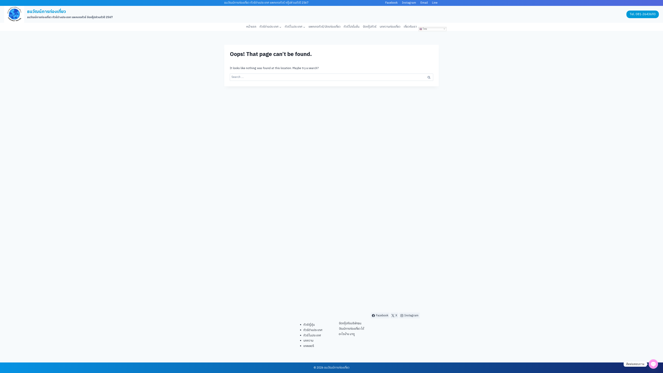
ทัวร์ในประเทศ (312, 335)
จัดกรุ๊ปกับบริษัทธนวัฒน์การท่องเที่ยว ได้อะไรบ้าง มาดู (351, 328)
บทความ (308, 340)
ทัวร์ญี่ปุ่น (309, 324)
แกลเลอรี (308, 346)
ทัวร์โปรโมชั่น (351, 26)
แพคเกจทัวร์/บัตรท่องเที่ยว (324, 26)
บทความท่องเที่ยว (390, 26)
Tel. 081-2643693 (643, 14)
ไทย (424, 28)
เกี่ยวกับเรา (410, 26)
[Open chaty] (653, 364)
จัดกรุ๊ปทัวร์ (369, 26)
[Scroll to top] (654, 359)
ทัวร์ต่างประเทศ (312, 330)
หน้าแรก (251, 26)
